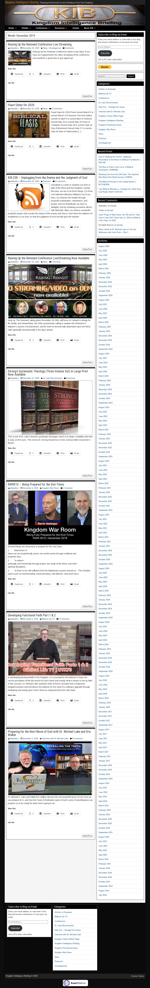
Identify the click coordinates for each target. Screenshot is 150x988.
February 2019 (105, 649)
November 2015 (105, 823)
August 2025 (104, 300)
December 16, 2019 (31, 262)
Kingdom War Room (50, 488)
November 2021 (105, 501)
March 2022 (104, 483)
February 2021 (105, 542)
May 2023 (103, 421)
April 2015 (103, 855)
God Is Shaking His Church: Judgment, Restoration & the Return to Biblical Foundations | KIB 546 (119, 160)
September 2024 (105, 349)
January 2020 (104, 600)
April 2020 (103, 586)
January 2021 (104, 546)
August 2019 (104, 622)
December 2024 (105, 336)
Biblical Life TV (48, 619)
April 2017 (103, 747)
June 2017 (103, 738)
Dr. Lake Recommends (52, 378)
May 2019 (103, 635)
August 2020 (104, 568)
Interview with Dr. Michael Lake (55, 738)
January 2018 (104, 707)
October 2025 (104, 291)
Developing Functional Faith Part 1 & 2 (32, 615)
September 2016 (105, 779)
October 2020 (104, 559)
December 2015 (105, 819)
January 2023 (104, 439)
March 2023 (104, 430)
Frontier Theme (137, 976)
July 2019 (103, 626)
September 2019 (105, 618)
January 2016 (104, 814)
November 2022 (105, 447)
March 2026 (104, 268)
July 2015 (103, 841)
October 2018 (104, 667)
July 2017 (103, 734)
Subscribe (105, 53)
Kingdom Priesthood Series (110, 125)
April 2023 (103, 425)
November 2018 (105, 662)
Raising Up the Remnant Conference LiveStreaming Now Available (48, 258)
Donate (76, 28)
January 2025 (104, 331)
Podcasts (47, 181)
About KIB (88, 28)
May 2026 (103, 260)
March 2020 (104, 591)
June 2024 (103, 363)
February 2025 (105, 327)
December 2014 (105, 873)
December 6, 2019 (30, 488)
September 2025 (105, 295)
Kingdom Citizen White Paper (111, 116)
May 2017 (103, 743)
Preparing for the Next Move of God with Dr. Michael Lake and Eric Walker (49, 733)
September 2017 (105, 725)
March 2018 (104, 698)
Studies (25, 28)
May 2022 (103, 474)
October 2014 (104, 882)
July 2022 (103, 465)
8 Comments (77, 738)
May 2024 (103, 367)
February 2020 (105, 595)
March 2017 (104, 752)
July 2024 (103, 358)
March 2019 (104, 644)
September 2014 (105, 886)
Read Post (87, 96)
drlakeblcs (14, 48)
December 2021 (105, 497)
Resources (60, 28)
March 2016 (104, 805)
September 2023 (105, 403)
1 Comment (68, 488)
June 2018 (103, 685)
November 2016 (105, 770)
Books (11, 28)
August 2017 (104, 729)
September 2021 (105, 510)
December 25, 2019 (31, 48)
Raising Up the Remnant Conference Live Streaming (39, 44)
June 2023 (103, 416)
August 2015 (104, 837)
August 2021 (104, 515)
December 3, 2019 (30, 738)
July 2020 (103, 573)
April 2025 (103, 318)
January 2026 (104, 277)
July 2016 (103, 788)
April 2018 (103, 694)
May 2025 (103, 313)
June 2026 (103, 255)
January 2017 (104, 761)
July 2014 (103, 895)
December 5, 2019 (30, 619)
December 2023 (105, 389)
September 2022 (105, 456)
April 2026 (103, 264)
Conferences (41, 28)
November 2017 (105, 716)
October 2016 (104, 774)
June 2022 (103, 470)
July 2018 (103, 680)
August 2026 (104, 246)
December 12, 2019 (31, 378)
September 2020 (105, 564)
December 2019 (105, 604)
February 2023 (105, 434)
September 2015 (105, 832)
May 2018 (103, 689)
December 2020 (105, 550)
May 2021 (103, 528)
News (45, 48)
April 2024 (103, 371)
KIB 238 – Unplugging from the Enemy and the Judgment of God (47, 177)
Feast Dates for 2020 (21, 105)
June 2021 (103, 524)
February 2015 (105, 864)
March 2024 (104, 376)
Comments (69, 48)
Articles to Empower (107, 89)
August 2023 (104, 407)
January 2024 (104, 385)
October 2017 (104, 721)
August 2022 (104, 461)
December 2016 (105, 765)
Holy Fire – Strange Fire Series (112, 107)
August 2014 (104, 891)
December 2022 (105, 443)
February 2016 (105, 810)
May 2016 (103, 797)
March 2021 (104, 537)
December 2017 (105, 712)
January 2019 (104, 653)
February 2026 (105, 273)
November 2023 (105, 394)
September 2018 (105, 671)
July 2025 (103, 304)
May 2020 (103, 582)
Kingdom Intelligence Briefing (22, 2)
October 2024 (104, 345)
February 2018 (105, 703)
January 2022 (104, 492)
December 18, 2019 (31, 181)
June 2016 (103, 792)
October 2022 (104, 452)
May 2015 (103, 850)
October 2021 (104, 506)
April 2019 (103, 640)
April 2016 (103, 801)
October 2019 (104, 613)
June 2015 (103, 846)
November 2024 (105, 340)
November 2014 (105, 877)
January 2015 (104, 868)
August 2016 (104, 783)
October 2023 (104, 398)
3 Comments (64, 619)
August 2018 (104, 676)
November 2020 (105, 555)
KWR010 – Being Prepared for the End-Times (36, 484)
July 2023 (103, 412)
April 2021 (103, 533)
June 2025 (103, 309)
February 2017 (105, 756)
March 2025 (104, 322)
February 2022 (105, 488)
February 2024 (105, 380)
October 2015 (104, 828)
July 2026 (103, 251)
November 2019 (105, 609)
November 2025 (105, 286)
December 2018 (105, 658)
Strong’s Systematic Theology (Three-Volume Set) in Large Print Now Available (48, 372)
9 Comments (56, 109)
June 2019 (103, 631)
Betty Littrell (104, 229)
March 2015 (104, 859)
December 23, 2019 (31, 109)
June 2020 (103, 577)
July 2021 (103, 519)
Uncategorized (55, 48)
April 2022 (103, 479)
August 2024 (104, 354)
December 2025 (105, 282)
